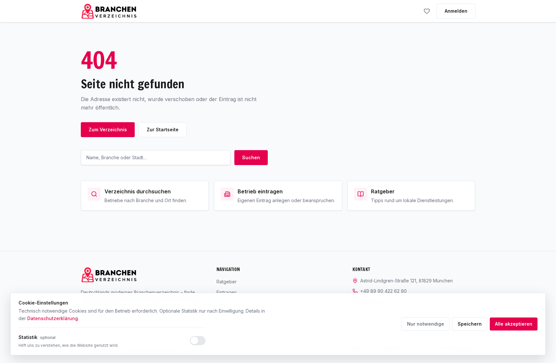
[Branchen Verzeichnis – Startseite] (109, 11)
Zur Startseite (163, 129)
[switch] (197, 340)
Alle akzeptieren (513, 324)
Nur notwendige (425, 324)
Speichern (470, 324)
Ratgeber (226, 281)
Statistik (37, 337)
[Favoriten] (427, 11)
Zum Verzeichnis (108, 129)
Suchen (251, 157)
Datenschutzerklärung (52, 318)
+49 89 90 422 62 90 (383, 291)
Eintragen (226, 292)
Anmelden (456, 11)
